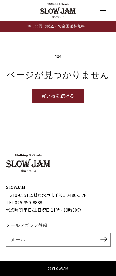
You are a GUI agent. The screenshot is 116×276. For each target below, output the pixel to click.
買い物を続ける (58, 96)
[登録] (103, 239)
